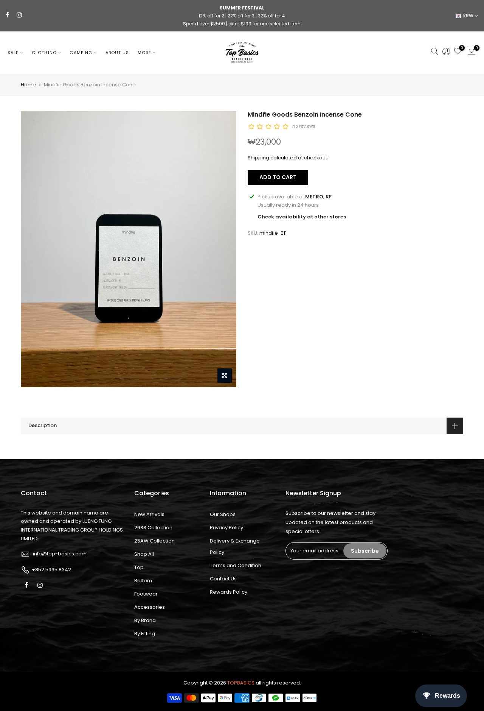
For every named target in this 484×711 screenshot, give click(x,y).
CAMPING (81, 53)
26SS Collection (153, 527)
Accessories (149, 607)
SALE (13, 53)
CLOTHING (44, 53)
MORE (144, 53)
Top (139, 567)
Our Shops (223, 514)
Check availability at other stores (302, 216)
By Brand (145, 620)
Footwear (146, 593)
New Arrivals (149, 514)
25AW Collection (154, 540)
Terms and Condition (235, 565)
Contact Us (223, 578)
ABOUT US (117, 53)
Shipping (258, 157)
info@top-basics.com (60, 553)
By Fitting (144, 633)
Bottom (143, 580)
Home (28, 84)
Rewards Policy (228, 592)
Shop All (144, 554)
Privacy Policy (226, 527)
